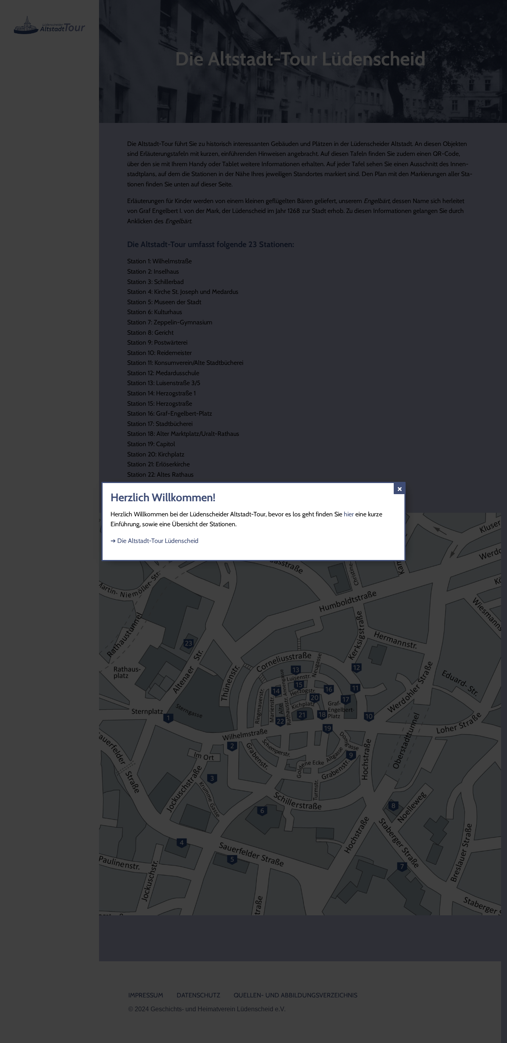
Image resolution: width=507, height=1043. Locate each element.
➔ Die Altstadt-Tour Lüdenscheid (154, 541)
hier (349, 514)
